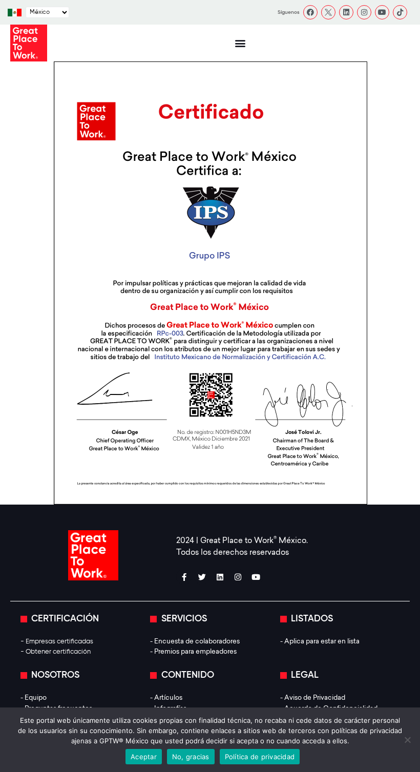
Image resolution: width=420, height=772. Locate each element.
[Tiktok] (400, 12)
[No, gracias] (407, 740)
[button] (240, 43)
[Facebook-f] (184, 577)
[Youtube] (382, 12)
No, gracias (190, 757)
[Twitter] (201, 577)
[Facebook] (310, 12)
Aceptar (144, 757)
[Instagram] (364, 12)
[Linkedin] (346, 12)
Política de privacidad (260, 757)
